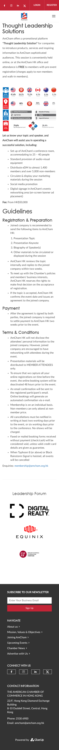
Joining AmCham (17, 637)
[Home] (24, 16)
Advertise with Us (17, 653)
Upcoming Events (17, 643)
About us (12, 626)
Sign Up (29, 608)
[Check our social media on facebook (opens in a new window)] (5, 6)
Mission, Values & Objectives (23, 632)
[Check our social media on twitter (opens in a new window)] (25, 6)
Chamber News (16, 648)
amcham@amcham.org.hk (29, 723)
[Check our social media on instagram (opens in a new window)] (12, 6)
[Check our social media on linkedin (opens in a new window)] (18, 6)
